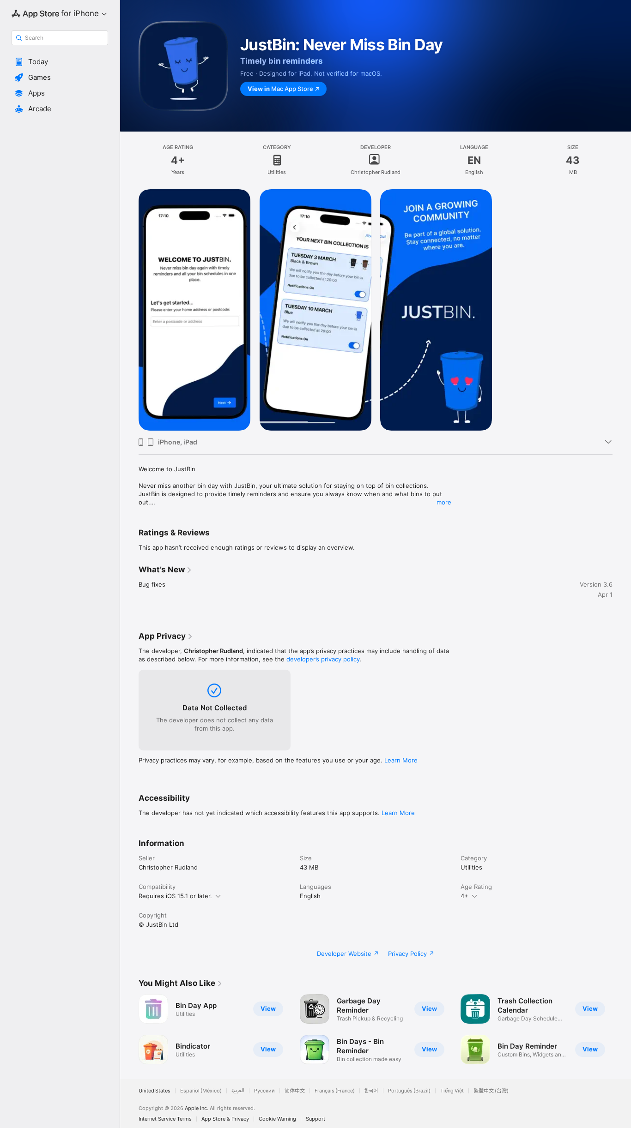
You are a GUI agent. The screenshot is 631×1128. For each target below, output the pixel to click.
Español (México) (201, 1090)
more (444, 502)
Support (315, 1119)
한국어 (371, 1090)
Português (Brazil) (409, 1090)
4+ (464, 896)
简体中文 (295, 1090)
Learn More (401, 760)
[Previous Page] (129, 1029)
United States (154, 1090)
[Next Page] (621, 1029)
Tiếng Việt (452, 1090)
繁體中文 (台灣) (491, 1090)
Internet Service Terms (165, 1119)
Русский (264, 1090)
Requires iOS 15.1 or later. (175, 896)
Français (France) (335, 1090)
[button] (60, 62)
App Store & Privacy (225, 1119)
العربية (237, 1090)
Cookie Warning (277, 1119)
